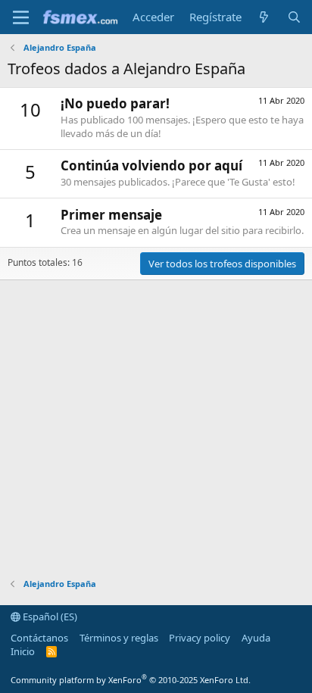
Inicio (23, 651)
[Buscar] (294, 17)
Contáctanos (39, 638)
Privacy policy (199, 638)
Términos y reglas (119, 638)
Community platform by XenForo (131, 679)
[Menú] (21, 17)
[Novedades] (264, 17)
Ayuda (256, 638)
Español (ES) (48, 616)
